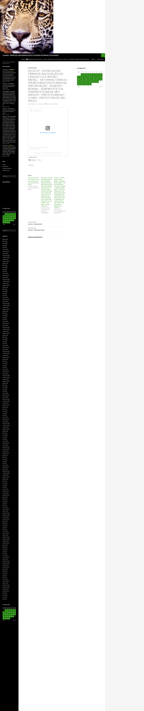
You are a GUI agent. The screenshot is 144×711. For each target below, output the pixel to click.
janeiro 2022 (5, 349)
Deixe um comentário (52, 104)
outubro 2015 (5, 493)
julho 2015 (4, 499)
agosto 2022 (5, 335)
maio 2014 (4, 527)
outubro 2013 (5, 541)
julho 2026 (4, 241)
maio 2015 (4, 503)
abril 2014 (4, 529)
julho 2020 (4, 385)
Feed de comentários (7, 168)
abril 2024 (4, 295)
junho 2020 (5, 387)
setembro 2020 (5, 381)
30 (86, 84)
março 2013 (5, 555)
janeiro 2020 (5, 397)
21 (79, 81)
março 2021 (5, 369)
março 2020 (5, 393)
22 (82, 81)
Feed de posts (5, 166)
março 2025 (5, 273)
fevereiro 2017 (5, 467)
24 (89, 81)
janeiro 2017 (5, 469)
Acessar (4, 164)
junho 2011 (5, 595)
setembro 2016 (5, 477)
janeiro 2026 (5, 253)
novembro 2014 (6, 515)
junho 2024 (5, 291)
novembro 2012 (6, 563)
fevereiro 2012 (5, 581)
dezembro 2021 (6, 351)
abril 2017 (4, 463)
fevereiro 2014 (5, 533)
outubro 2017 (5, 451)
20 (100, 79)
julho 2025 (4, 265)
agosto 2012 (5, 569)
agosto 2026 (5, 239)
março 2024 (5, 297)
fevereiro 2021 (5, 371)
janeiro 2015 (5, 511)
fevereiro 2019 (5, 419)
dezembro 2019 (6, 399)
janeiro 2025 (5, 277)
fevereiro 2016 (5, 491)
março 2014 (5, 531)
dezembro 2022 (6, 327)
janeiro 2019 (5, 421)
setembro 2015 (5, 495)
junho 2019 (5, 411)
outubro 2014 (5, 517)
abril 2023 (4, 319)
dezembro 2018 (6, 423)
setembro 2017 (5, 453)
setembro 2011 (5, 591)
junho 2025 (5, 267)
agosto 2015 (5, 497)
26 (97, 81)
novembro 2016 (6, 473)
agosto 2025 (5, 263)
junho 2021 (5, 363)
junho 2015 (5, 501)
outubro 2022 (5, 331)
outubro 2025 (5, 259)
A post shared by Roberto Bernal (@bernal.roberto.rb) (48, 153)
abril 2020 (4, 391)
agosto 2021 (5, 359)
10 (89, 77)
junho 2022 (5, 339)
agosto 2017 (5, 455)
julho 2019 (4, 409)
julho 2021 (4, 361)
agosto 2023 (5, 311)
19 (97, 79)
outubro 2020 (5, 379)
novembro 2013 (6, 539)
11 (93, 77)
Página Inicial (100, 59)
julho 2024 (4, 289)
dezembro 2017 (6, 447)
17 (89, 79)
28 (79, 84)
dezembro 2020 (6, 375)
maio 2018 (4, 437)
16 (86, 79)
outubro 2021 (5, 355)
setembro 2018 (5, 429)
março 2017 (5, 465)
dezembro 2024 (6, 279)
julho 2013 (4, 547)
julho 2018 (4, 433)
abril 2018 (4, 439)
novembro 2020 (6, 377)
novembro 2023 (6, 305)
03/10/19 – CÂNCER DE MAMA (36, 229)
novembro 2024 (6, 281)
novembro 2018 (6, 425)
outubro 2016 (5, 475)
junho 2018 (5, 435)
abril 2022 (4, 343)
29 (82, 84)
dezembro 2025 (6, 255)
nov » (100, 86)
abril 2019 (4, 415)
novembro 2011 (6, 587)
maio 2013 (4, 551)
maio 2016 (4, 485)
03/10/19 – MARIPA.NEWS (35, 223)
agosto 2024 (5, 287)
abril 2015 (4, 505)
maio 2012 (4, 575)
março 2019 (5, 417)
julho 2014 (4, 523)
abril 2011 (4, 599)
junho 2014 (5, 525)
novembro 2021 (6, 353)
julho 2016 (4, 481)
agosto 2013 (5, 545)
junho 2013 (5, 549)
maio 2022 (4, 341)
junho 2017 (5, 459)
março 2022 (5, 345)
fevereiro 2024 (5, 299)
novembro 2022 (6, 329)
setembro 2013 (5, 543)
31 (89, 84)
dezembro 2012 (6, 561)
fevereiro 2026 (5, 251)
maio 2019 (4, 413)
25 (93, 81)
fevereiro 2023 (5, 323)
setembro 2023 (5, 309)
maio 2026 (4, 245)
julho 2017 (4, 457)
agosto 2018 (5, 431)
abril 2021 (4, 367)
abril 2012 (4, 577)
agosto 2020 (5, 383)
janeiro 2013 (5, 559)
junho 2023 (5, 315)
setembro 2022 (5, 333)
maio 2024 (4, 293)
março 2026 (5, 249)
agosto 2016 (5, 479)
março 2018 (5, 441)
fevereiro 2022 (5, 347)
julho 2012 (4, 571)
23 (86, 81)
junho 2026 (5, 243)
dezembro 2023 (6, 303)
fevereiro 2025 (5, 275)
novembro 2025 (6, 257)
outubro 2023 (5, 307)
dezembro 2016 (6, 471)
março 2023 (5, 321)
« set (78, 86)
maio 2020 (4, 389)
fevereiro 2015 (5, 509)
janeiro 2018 (5, 445)
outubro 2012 (5, 565)
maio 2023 (4, 317)
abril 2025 (4, 271)
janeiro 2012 (5, 583)
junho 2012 (5, 573)
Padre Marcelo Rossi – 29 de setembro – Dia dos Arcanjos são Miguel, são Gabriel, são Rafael (34, 181)
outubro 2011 (5, 589)
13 (100, 77)
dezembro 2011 (6, 585)
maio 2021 (4, 365)
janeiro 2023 (5, 325)
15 (82, 79)
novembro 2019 (6, 401)
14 (79, 79)
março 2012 (5, 579)
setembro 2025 (5, 261)
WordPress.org (5, 170)
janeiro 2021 (5, 373)
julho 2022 (4, 337)
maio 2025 (4, 269)
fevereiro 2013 (5, 557)
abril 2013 (4, 553)
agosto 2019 (5, 407)
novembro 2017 (6, 449)
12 (97, 77)
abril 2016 (4, 487)
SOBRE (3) (93, 59)
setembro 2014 (5, 519)
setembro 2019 (5, 405)
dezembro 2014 (6, 513)
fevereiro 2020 (5, 395)
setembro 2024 (5, 285)
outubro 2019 (5, 403)
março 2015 (5, 507)
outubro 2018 (5, 427)
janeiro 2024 (5, 301)
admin (42, 104)
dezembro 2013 (6, 537)
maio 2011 (4, 597)
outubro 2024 (5, 283)
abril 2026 (4, 247)
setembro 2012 (5, 567)
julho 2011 (4, 593)
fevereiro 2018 (5, 443)
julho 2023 (4, 313)
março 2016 (5, 489)
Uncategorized (32, 68)
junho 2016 (5, 483)
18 (93, 79)
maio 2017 (4, 461)
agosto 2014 (5, 521)
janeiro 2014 (5, 535)
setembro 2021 (5, 357)
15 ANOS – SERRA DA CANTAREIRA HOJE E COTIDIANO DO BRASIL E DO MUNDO (30, 55)
